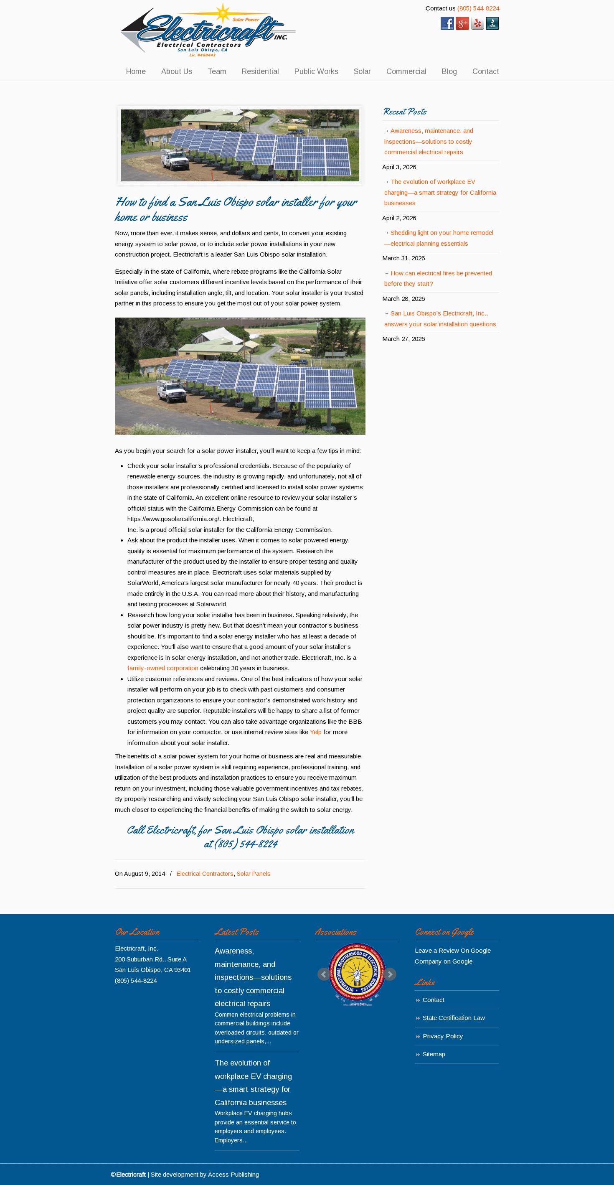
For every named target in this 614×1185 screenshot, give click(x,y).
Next (389, 974)
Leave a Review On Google (453, 950)
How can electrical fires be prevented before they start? (438, 278)
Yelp (316, 731)
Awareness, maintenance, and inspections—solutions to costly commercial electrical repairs (428, 141)
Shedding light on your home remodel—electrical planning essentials (438, 238)
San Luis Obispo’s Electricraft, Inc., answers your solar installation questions (440, 319)
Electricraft (209, 30)
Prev (324, 974)
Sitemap (434, 1054)
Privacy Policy (443, 1036)
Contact (433, 999)
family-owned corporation (162, 667)
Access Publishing (233, 1174)
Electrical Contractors (205, 873)
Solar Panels (254, 873)
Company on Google (443, 961)
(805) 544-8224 (478, 8)
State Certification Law (454, 1017)
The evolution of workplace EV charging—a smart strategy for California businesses (440, 192)
